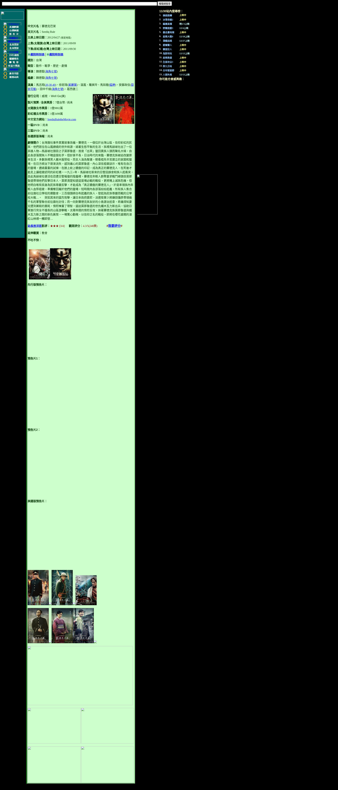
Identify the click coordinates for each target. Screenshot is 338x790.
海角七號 (51, 71)
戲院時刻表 (37, 54)
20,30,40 (50, 84)
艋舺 (112, 84)
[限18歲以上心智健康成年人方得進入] (12, 70)
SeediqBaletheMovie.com (61, 119)
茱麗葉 (72, 84)
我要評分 (114, 226)
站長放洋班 (35, 225)
